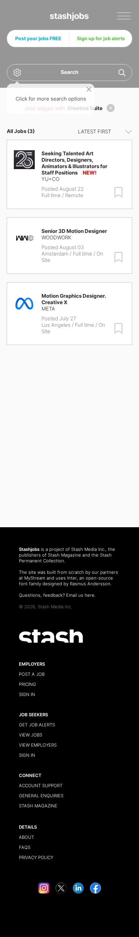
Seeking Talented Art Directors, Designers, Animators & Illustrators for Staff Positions (74, 163)
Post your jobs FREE (38, 38)
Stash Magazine (64, 555)
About (26, 837)
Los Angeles (56, 325)
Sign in (27, 694)
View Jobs (30, 735)
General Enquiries (41, 795)
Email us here (80, 595)
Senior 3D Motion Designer (74, 231)
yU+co (50, 179)
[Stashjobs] (69, 16)
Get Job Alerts (37, 724)
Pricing (27, 684)
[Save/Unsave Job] (118, 192)
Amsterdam (54, 253)
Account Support (40, 785)
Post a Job (32, 674)
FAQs (24, 847)
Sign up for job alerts (101, 38)
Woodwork (56, 237)
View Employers (38, 745)
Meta (48, 308)
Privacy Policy (36, 857)
